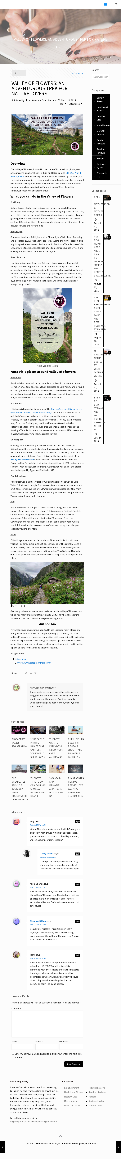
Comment (17, 1008)
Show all (78, 73)
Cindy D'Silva (47, 853)
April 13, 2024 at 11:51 (38, 825)
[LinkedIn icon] (62, 1148)
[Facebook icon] (50, 1148)
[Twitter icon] (54, 1148)
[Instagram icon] (70, 1148)
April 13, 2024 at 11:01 (38, 887)
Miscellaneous (104, 125)
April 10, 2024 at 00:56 (38, 958)
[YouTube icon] (58, 1148)
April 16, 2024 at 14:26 (48, 857)
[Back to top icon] (60, 1136)
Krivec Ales (20, 659)
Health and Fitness (102, 108)
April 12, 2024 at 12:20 (38, 924)
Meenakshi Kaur (38, 921)
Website (63, 1041)
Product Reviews (101, 142)
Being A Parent (100, 99)
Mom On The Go (101, 132)
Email (39, 1041)
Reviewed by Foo (101, 165)
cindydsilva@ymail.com (45, 1121)
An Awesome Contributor (41, 100)
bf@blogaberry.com (20, 1121)
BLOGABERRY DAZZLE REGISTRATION (19, 743)
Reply (78, 822)
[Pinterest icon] (66, 1148)
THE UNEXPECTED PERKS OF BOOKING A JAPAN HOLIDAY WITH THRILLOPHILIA (20, 789)
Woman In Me (102, 175)
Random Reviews (101, 151)
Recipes (100, 158)
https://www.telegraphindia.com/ (34, 662)
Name (15, 1041)
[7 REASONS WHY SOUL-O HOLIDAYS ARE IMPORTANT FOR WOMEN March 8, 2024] (2, 1147)
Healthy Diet (101, 118)
